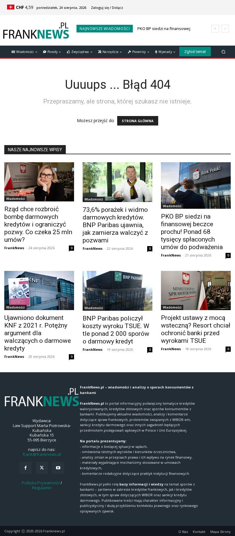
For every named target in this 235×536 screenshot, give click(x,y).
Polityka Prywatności (41, 482)
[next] (225, 28)
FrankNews (14, 248)
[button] (223, 52)
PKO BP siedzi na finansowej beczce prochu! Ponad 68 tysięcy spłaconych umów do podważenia (192, 232)
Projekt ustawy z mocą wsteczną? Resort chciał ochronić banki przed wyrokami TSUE (195, 329)
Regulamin (42, 487)
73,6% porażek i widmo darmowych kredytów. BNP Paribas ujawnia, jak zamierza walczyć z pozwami (115, 225)
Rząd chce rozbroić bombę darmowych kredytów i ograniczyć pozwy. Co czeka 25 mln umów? (38, 224)
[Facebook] (26, 468)
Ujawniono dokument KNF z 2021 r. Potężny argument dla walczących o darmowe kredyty (37, 333)
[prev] (215, 28)
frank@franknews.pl (42, 454)
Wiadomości (15, 199)
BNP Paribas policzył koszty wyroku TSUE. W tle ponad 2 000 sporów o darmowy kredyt (116, 330)
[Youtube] (58, 468)
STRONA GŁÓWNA (138, 120)
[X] (42, 468)
